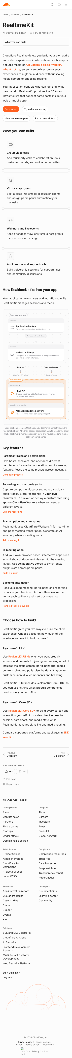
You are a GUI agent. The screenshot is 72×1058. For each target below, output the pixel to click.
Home (5, 14)
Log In (6, 977)
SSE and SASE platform (17, 932)
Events (7, 914)
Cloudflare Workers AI (38, 526)
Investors (44, 821)
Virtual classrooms (19, 188)
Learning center (48, 895)
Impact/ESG (10, 876)
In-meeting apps (13, 550)
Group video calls (18, 152)
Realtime (15, 14)
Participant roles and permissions (24, 455)
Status (6, 905)
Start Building (10, 972)
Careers (43, 816)
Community (45, 900)
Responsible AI (47, 868)
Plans (6, 812)
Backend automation (16, 582)
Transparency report (51, 873)
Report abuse (47, 877)
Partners (8, 821)
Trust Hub (44, 858)
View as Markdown (43, 32)
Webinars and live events (23, 228)
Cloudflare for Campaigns (11, 865)
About (42, 812)
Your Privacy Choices (37, 1051)
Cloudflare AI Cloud (14, 937)
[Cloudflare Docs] (6, 4)
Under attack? (11, 835)
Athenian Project (13, 858)
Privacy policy (25, 1042)
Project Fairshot (12, 871)
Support (7, 909)
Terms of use (33, 1044)
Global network (48, 835)
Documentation (48, 891)
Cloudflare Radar (13, 895)
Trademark (48, 1044)
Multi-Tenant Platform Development (16, 957)
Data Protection (48, 863)
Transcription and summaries (21, 521)
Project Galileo (11, 854)
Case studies (10, 900)
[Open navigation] (66, 5)
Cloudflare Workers (24, 502)
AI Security (9, 942)
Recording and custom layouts (22, 484)
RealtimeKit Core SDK (21, 710)
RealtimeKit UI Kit (19, 656)
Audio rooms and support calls (26, 264)
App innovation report (16, 891)
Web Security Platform (16, 963)
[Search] (52, 5)
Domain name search (15, 840)
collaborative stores (30, 563)
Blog (5, 919)
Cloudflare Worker (48, 592)
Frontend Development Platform (16, 948)
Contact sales (11, 816)
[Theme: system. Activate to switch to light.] (59, 4)
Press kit (44, 831)
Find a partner (11, 826)
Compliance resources (52, 854)
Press (42, 826)
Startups (8, 831)
